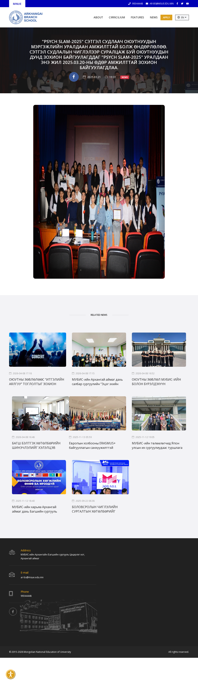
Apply (166, 17)
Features (137, 17)
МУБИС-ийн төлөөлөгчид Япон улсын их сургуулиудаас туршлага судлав (157, 445)
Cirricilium (117, 17)
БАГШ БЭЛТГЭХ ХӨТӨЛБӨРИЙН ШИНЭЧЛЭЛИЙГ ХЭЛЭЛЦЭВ (36, 445)
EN (182, 17)
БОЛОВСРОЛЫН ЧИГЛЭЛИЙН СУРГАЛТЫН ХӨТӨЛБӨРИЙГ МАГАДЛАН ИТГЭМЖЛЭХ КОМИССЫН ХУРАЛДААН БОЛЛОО (98, 509)
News (154, 17)
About (98, 17)
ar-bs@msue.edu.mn (162, 3)
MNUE (17, 4)
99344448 (137, 3)
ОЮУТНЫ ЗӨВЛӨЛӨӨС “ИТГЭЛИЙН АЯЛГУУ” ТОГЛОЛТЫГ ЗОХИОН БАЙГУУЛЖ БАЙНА (36, 382)
